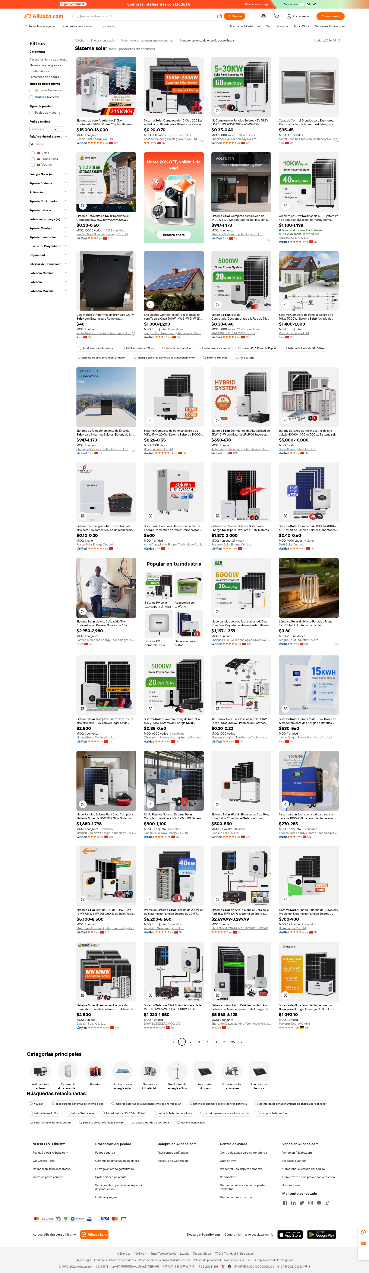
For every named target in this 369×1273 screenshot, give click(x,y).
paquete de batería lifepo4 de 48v (103, 1122)
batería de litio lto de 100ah (152, 1122)
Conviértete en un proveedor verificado (308, 1177)
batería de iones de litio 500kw (306, 348)
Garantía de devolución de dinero (117, 1160)
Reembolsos (228, 1177)
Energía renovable (103, 40)
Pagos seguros (105, 1152)
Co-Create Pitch (44, 1160)
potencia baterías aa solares (175, 1113)
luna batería (247, 357)
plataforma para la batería (98, 348)
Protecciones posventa (110, 1177)
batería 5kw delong (82, 1113)
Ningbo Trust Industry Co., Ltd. (299, 640)
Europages (246, 1253)
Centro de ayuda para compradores (243, 1152)
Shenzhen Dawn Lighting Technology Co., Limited (241, 1023)
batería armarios (217, 357)
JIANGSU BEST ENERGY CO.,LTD (233, 333)
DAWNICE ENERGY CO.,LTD (162, 1023)
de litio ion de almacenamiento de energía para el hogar (293, 1103)
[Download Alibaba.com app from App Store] (290, 1234)
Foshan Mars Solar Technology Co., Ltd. (102, 234)
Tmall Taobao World (163, 1253)
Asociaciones (291, 1185)
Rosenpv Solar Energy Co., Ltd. (231, 544)
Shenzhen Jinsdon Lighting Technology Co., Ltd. (106, 928)
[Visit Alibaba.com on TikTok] (327, 1202)
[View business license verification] (223, 1266)
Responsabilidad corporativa (51, 1169)
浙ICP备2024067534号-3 (293, 1266)
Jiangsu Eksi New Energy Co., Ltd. (166, 832)
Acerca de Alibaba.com (49, 1143)
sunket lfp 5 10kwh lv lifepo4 (259, 348)
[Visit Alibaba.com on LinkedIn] (293, 1202)
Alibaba (79, 40)
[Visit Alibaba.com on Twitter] (302, 1202)
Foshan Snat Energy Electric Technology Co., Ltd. (309, 832)
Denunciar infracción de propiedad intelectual (243, 1187)
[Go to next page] (242, 1042)
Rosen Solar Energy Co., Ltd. (95, 139)
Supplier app (211, 1234)
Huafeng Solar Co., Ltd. (294, 237)
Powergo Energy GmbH (294, 1023)
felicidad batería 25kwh (140, 348)
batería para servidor (179, 348)
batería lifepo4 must (193, 1122)
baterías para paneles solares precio (227, 1113)
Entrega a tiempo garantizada (114, 1169)
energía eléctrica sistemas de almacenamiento (166, 357)
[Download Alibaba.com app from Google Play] (321, 1234)
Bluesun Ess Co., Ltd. (225, 832)
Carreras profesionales (48, 1177)
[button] (219, 16)
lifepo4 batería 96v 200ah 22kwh (125, 1113)
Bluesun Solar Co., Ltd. (158, 449)
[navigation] (48, 541)
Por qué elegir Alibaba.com (50, 1152)
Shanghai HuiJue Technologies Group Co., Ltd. (241, 640)
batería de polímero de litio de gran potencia (220, 1103)
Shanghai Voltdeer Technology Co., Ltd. (237, 234)
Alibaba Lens (53, 1234)
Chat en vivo (228, 1160)
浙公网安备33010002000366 (254, 1266)
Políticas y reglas (106, 1197)
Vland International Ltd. (294, 333)
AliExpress (123, 1253)
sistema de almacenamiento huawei (103, 357)
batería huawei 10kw (46, 1113)
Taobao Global (202, 1253)
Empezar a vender (294, 1160)
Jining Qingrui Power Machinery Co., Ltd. (305, 737)
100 (233, 1041)
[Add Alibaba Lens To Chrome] (94, 1234)
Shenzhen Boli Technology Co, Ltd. (234, 139)
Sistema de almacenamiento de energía (147, 40)
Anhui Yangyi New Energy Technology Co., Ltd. (241, 449)
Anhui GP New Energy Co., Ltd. (164, 928)
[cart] (277, 17)
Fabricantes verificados (173, 1152)
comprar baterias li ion (274, 1113)
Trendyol (230, 1253)
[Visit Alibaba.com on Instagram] (310, 1202)
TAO (218, 1253)
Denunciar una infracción (236, 1197)
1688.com (140, 1253)
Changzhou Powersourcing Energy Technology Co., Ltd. (174, 737)
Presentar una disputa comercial (241, 1169)
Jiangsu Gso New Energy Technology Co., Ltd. (174, 333)
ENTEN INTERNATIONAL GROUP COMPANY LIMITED (241, 928)
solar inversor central (217, 348)
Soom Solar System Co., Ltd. (297, 449)
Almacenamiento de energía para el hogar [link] (207, 40)
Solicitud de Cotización (173, 1160)
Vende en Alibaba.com (297, 1152)
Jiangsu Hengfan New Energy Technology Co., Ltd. (241, 737)
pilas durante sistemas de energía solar (79, 1103)
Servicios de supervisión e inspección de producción (120, 1187)
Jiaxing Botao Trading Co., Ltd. (96, 737)
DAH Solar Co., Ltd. (291, 544)
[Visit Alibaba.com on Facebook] (284, 1202)
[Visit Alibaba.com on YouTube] (319, 1202)
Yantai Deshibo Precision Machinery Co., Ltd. (308, 139)
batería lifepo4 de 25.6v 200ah (52, 1122)
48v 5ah (38, 1103)
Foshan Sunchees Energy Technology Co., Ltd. (106, 640)
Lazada (184, 1253)
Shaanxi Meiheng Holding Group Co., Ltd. (171, 139)
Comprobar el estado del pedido (303, 1169)
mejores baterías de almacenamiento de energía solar (148, 1103)
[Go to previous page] (173, 1042)
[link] (363, 1232)
